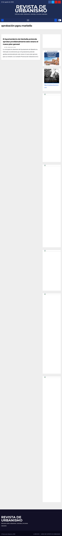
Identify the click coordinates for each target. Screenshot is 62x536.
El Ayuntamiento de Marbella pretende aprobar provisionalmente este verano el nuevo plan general (20, 41)
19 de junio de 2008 (10, 47)
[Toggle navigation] (28, 20)
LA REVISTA (36, 534)
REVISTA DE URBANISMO (31, 8)
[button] (52, 20)
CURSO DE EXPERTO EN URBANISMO (50, 534)
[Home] (2, 20)
